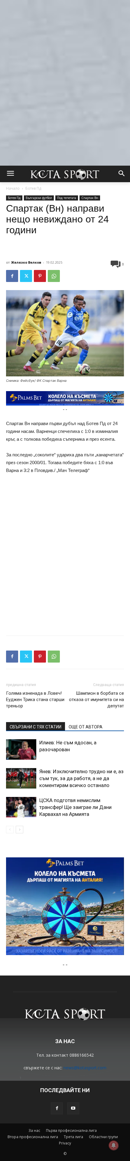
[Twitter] (26, 276)
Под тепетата (66, 198)
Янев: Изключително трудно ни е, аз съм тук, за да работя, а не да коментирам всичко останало (81, 778)
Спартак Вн (89, 198)
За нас (34, 1130)
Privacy (65, 1143)
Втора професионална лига (33, 1136)
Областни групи (103, 1136)
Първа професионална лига (71, 1130)
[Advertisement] (65, 64)
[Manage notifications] (114, 1145)
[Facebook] (12, 276)
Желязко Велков (26, 262)
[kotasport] (65, 174)
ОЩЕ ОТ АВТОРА (85, 726)
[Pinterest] (40, 276)
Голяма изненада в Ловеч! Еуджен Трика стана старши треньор (35, 700)
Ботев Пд (33, 188)
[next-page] (19, 829)
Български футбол (39, 198)
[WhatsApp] (54, 276)
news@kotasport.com (84, 1068)
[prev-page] (10, 829)
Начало (13, 188)
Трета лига (73, 1136)
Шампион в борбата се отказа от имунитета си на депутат (96, 700)
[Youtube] (73, 1108)
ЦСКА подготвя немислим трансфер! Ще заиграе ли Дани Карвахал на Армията (75, 807)
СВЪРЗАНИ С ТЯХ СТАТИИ (35, 726)
